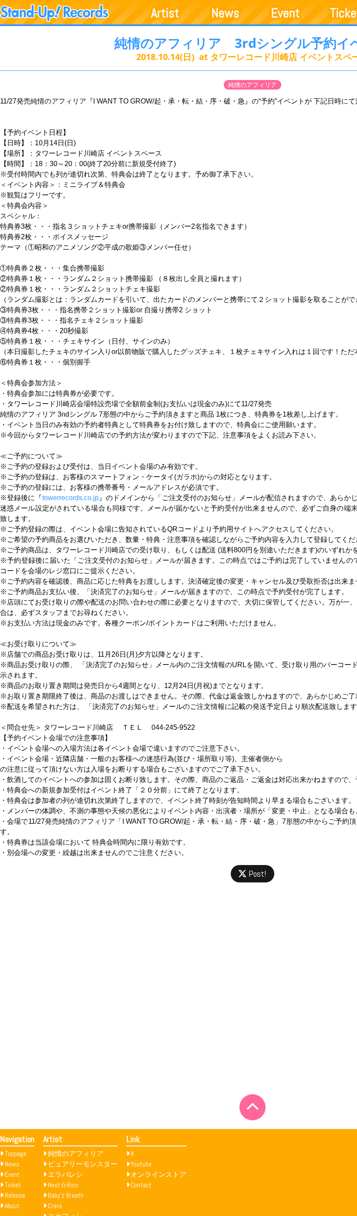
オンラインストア (158, 1174)
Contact (141, 1184)
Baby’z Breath (66, 1195)
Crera (55, 1205)
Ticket (13, 1184)
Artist (165, 13)
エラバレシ (65, 1174)
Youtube (141, 1164)
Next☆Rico (63, 1184)
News (225, 13)
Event (285, 13)
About (12, 1205)
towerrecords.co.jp (70, 497)
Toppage (16, 1153)
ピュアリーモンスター (83, 1164)
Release (15, 1195)
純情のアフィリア (252, 84)
